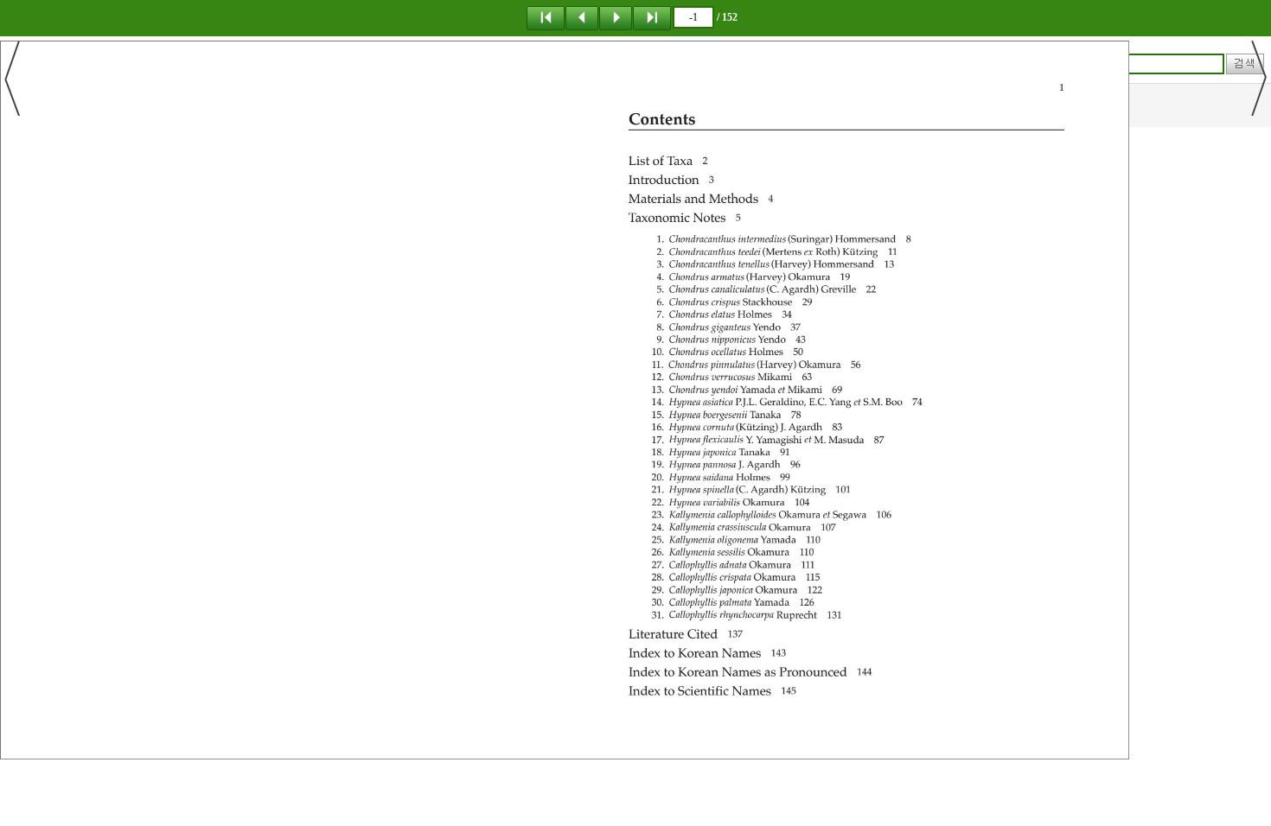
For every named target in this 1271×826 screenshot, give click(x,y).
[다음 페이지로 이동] (615, 17)
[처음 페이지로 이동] (546, 17)
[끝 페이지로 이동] (652, 17)
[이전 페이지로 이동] (581, 17)
